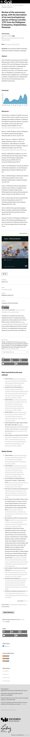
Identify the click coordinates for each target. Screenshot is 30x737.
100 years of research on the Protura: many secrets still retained (16, 593)
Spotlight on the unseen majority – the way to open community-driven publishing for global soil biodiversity (16, 522)
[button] (6, 360)
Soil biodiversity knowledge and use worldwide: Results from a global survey (16, 559)
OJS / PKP (26, 735)
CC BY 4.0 (23, 704)
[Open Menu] (1, 1)
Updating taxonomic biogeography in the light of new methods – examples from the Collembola (16, 493)
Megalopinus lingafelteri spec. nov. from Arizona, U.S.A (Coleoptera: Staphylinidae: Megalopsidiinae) (16, 381)
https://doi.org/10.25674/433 (11, 44)
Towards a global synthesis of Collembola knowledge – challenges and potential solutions (15, 511)
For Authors (5, 674)
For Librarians (6, 677)
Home (3, 5)
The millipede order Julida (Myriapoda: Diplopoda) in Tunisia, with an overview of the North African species (16, 572)
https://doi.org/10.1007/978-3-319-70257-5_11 (14, 150)
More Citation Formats (8, 352)
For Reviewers (6, 680)
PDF (5, 274)
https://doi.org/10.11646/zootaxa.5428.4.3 (12, 127)
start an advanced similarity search (18, 604)
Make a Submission (8, 612)
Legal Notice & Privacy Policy (8, 709)
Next (25, 601)
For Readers (5, 671)
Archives (9, 5)
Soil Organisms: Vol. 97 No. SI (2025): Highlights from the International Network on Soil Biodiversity (16, 564)
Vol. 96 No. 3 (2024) (17, 5)
